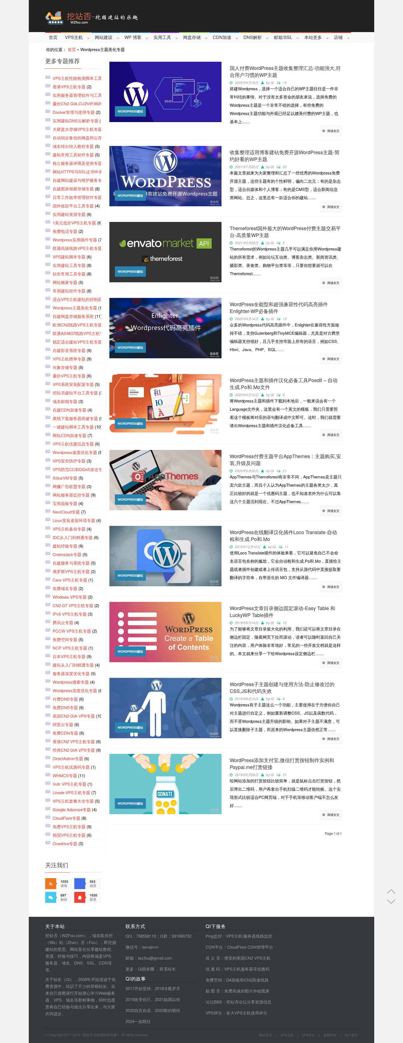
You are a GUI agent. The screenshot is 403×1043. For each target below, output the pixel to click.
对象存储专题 (65, 367)
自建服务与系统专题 (71, 563)
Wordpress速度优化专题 (75, 452)
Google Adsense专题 (72, 809)
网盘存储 (192, 37)
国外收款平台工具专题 (73, 205)
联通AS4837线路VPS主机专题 (80, 333)
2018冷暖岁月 (167, 988)
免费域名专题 (65, 588)
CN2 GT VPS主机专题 (73, 605)
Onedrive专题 (65, 843)
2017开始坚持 (138, 988)
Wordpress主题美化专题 (75, 308)
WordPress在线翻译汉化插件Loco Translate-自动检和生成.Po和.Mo (283, 535)
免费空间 (214, 980)
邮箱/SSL (283, 37)
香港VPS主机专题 (69, 86)
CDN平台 (214, 947)
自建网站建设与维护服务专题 (79, 180)
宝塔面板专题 (65, 503)
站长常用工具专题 (69, 274)
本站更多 (313, 37)
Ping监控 (214, 936)
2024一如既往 (138, 1021)
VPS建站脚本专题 (69, 257)
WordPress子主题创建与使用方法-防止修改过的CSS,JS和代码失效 (282, 687)
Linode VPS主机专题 (71, 792)
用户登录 (351, 1035)
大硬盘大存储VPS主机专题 (77, 129)
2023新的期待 (167, 1010)
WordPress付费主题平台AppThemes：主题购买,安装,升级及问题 (285, 459)
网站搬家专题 (65, 282)
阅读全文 (333, 131)
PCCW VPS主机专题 (72, 631)
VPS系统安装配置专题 (73, 384)
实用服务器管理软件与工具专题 (81, 95)
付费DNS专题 (65, 699)
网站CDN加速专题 (69, 435)
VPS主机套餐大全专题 (73, 801)
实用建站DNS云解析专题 (75, 120)
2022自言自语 (138, 1010)
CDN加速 (222, 37)
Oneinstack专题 (67, 554)
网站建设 (103, 37)
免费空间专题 (65, 639)
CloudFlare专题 (66, 818)
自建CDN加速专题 (69, 410)
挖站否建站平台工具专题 (75, 393)
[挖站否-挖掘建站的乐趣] (115, 16)
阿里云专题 (63, 724)
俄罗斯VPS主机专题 (71, 571)
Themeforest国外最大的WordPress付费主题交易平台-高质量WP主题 (285, 231)
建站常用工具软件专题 (73, 154)
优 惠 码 (213, 969)
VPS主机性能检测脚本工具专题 (81, 78)
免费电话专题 (65, 231)
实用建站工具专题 (69, 265)
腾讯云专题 (63, 622)
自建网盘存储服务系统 (73, 316)
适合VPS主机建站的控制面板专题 (83, 299)
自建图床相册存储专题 (73, 188)
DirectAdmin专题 (68, 758)
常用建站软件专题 (69, 291)
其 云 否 (213, 958)
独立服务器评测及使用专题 (77, 163)
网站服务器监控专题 (71, 495)
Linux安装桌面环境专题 (74, 520)
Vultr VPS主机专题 (69, 784)
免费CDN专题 (65, 733)
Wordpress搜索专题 (71, 682)
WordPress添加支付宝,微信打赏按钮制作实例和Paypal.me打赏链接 (282, 763)
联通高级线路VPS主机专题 (77, 248)
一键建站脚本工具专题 (73, 427)
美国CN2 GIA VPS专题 (74, 716)
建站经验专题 (65, 546)
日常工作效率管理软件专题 (77, 197)
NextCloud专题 (66, 512)
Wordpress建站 (130, 111)
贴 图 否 (213, 991)
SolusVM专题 (65, 478)
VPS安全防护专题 (69, 461)
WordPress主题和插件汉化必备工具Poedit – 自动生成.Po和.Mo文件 (283, 383)
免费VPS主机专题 (69, 826)
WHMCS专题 (65, 775)
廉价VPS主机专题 (69, 376)
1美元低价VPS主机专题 (74, 222)
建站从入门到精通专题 (73, 665)
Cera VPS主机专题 (70, 580)
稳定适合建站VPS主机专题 (77, 342)
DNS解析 (252, 37)
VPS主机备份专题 (69, 529)
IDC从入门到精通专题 (73, 537)
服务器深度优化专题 (71, 673)
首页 (53, 37)
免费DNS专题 (65, 707)
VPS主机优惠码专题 (71, 767)
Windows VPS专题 (70, 597)
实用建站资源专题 (69, 214)
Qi (272, 82)
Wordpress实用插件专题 (75, 240)
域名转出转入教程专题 (73, 146)
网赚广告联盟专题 (69, 486)
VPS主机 (74, 37)
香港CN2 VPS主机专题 (74, 741)
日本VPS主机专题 (69, 656)
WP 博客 (132, 37)
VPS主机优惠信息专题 (73, 444)
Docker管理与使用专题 (74, 112)
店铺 (338, 37)
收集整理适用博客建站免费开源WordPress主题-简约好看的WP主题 (284, 155)
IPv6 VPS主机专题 (70, 614)
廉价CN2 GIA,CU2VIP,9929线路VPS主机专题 (94, 103)
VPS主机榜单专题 (69, 359)
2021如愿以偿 (167, 999)
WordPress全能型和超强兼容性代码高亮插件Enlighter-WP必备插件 (279, 307)
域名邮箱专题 (65, 401)
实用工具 (162, 37)
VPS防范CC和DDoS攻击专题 (80, 469)
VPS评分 (214, 1013)
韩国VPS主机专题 (69, 835)
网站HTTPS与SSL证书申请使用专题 (86, 171)
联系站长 (168, 969)
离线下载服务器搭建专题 (75, 418)
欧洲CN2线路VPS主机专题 (77, 325)
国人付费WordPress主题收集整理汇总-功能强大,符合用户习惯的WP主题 (285, 71)
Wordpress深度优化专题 (75, 690)
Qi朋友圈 (146, 969)
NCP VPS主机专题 (70, 648)
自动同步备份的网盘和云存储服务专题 (88, 137)
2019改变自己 (138, 999)
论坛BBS (214, 1002)
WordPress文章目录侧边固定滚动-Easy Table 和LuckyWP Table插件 (282, 611)
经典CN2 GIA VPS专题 (74, 750)
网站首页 (265, 1035)
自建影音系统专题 (69, 350)
